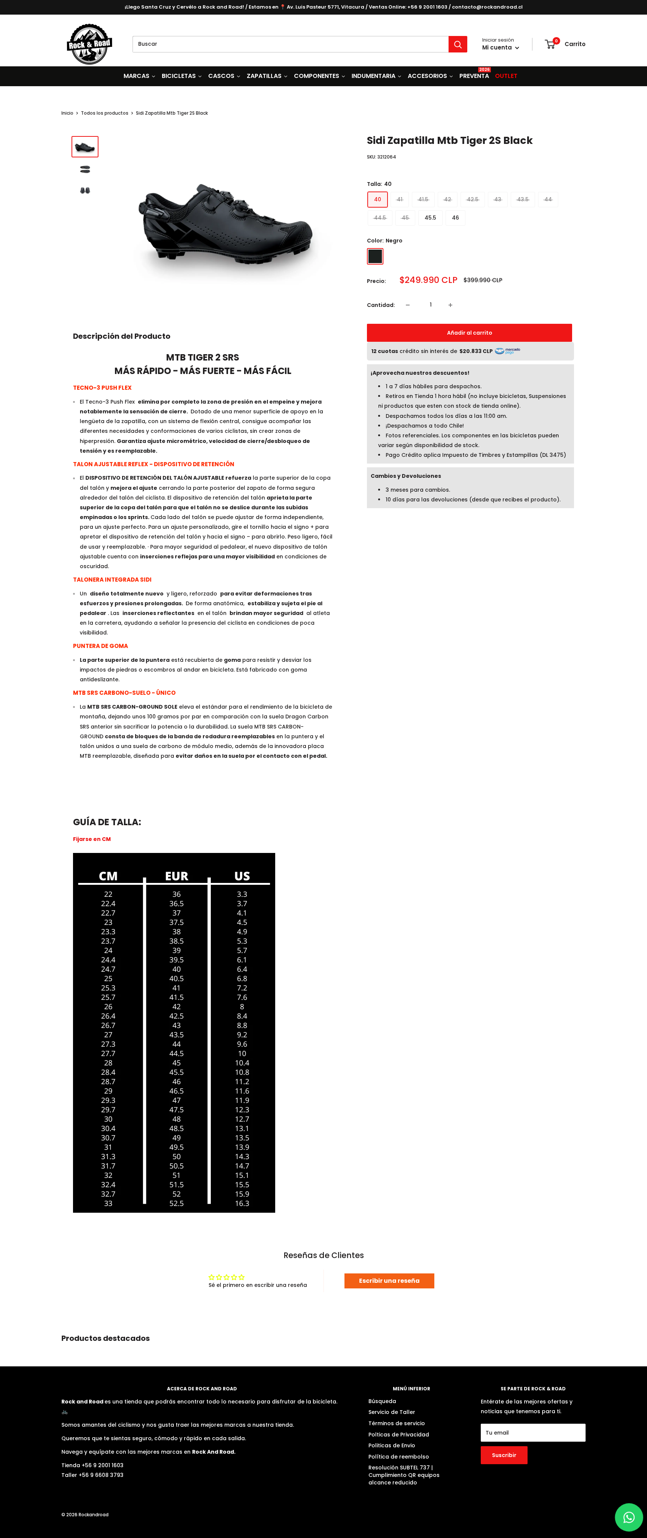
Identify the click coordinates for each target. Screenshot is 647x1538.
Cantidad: (381, 305)
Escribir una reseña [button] (389, 1280)
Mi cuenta (497, 47)
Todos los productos (104, 113)
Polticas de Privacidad (398, 1434)
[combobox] (291, 44)
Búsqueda (382, 1401)
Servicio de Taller (391, 1412)
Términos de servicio (396, 1423)
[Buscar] (458, 44)
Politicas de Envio (391, 1445)
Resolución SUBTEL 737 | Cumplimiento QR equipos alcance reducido (404, 1475)
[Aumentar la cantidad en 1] (452, 305)
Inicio (67, 113)
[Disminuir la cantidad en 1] (409, 305)
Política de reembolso (398, 1456)
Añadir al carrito (469, 333)
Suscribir (504, 1455)
